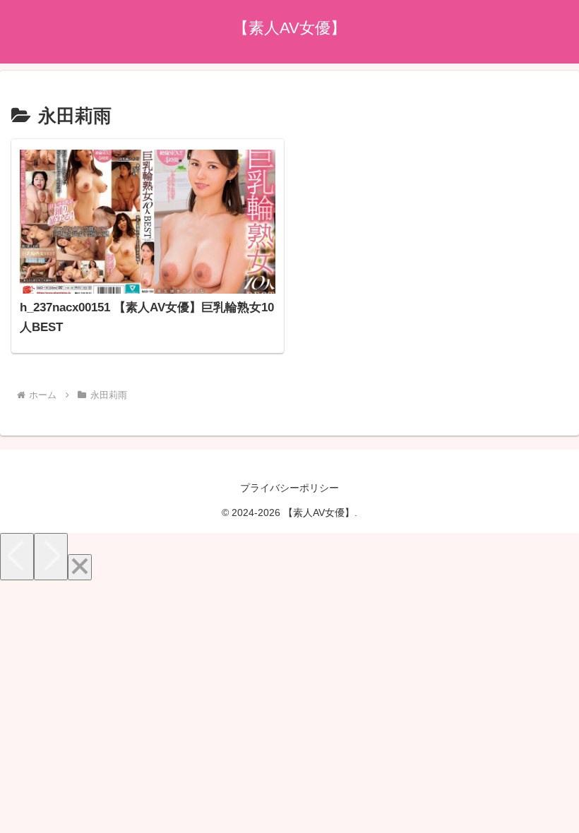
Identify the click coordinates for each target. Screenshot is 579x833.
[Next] (51, 556)
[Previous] (17, 556)
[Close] (80, 567)
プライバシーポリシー (289, 487)
